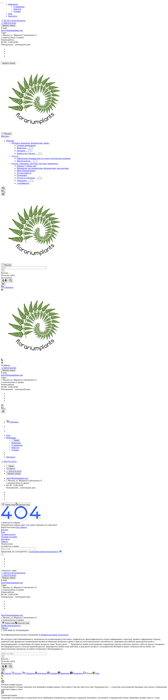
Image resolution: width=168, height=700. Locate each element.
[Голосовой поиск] (4, 280)
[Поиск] (3, 188)
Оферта (4, 541)
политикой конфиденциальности (44, 551)
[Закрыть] (3, 411)
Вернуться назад (8, 527)
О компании (19, 7)
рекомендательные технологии (54, 635)
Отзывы (17, 11)
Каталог (4, 530)
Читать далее (61, 644)
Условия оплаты (8, 534)
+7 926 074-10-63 (13, 20)
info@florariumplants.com (12, 30)
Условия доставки (9, 537)
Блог (3, 532)
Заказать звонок (8, 25)
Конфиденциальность (10, 625)
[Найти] (10, 280)
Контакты (5, 539)
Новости (17, 9)
